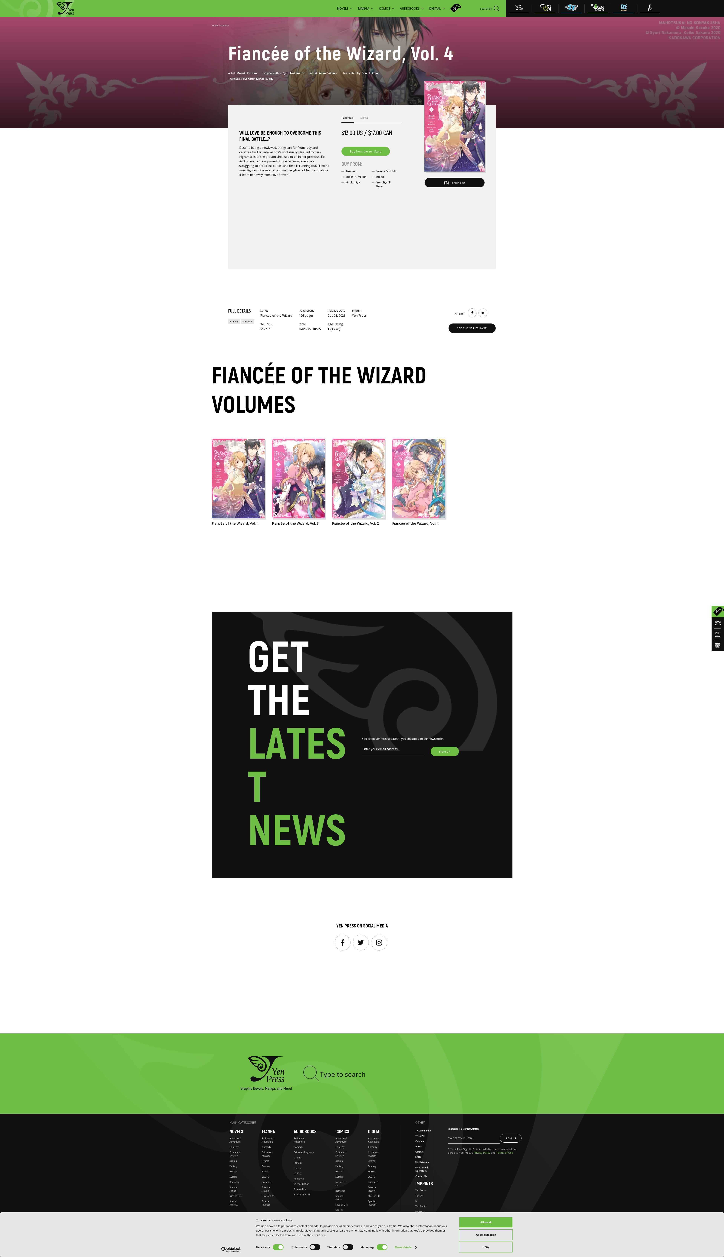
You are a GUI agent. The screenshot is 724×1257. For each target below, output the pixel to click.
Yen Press (420, 1190)
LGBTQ (233, 1176)
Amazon (351, 171)
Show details (403, 1247)
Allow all (486, 1222)
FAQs (418, 1157)
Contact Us (421, 1176)
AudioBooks (305, 1132)
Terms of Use (504, 1152)
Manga (225, 25)
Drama (233, 1161)
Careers (419, 1151)
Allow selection (486, 1234)
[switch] (315, 1247)
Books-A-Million (356, 177)
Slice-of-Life (235, 1196)
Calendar (420, 1141)
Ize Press (420, 1211)
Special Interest (233, 1203)
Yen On (419, 1195)
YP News (420, 1135)
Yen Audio (420, 1206)
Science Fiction (233, 1189)
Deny (485, 1247)
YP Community (423, 1130)
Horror (233, 1171)
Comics (342, 1132)
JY (416, 1201)
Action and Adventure (235, 1140)
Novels (236, 1132)
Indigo (380, 177)
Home (215, 25)
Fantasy (234, 321)
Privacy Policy (482, 1152)
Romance (247, 321)
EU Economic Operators (422, 1169)
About (418, 1146)
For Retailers (422, 1162)
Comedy (234, 1147)
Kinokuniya (352, 182)
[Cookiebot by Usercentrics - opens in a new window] (231, 1249)
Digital (374, 1132)
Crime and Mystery (235, 1154)
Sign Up (510, 1138)
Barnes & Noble (386, 171)
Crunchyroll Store (383, 184)
